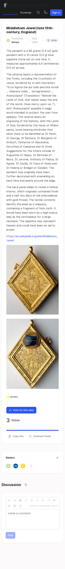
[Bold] (20, 500)
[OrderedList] (43, 500)
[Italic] (26, 500)
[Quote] (54, 500)
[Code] (48, 500)
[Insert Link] (20, 505)
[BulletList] (37, 500)
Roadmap (25, 12)
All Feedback (10, 12)
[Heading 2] (9, 500)
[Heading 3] (14, 500)
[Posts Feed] (38, 12)
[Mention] (9, 505)
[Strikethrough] (31, 500)
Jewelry (14, 396)
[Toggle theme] (46, 12)
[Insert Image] (14, 505)
